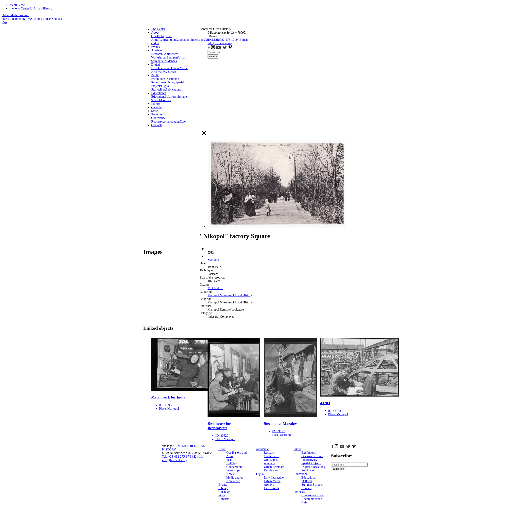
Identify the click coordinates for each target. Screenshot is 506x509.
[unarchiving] (18, 18)
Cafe (183, 121)
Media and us (234, 477)
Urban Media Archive (15, 15)
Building (170, 39)
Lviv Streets (168, 71)
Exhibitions (158, 78)
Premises (156, 114)
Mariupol (213, 259)
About (155, 32)
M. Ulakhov (215, 288)
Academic (157, 50)
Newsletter (233, 481)
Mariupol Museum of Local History (230, 295)
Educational (158, 93)
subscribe (338, 468)
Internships (233, 470)
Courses (166, 100)
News (5, 18)
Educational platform (164, 96)
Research (157, 54)
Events (155, 46)
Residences (170, 61)
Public (155, 75)
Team (161, 39)
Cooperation (183, 39)
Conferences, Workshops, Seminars (165, 55)
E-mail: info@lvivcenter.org (228, 41)
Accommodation (169, 121)
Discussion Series (312, 456)
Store (154, 110)
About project (42, 18)
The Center (158, 29)
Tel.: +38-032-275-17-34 (223, 39)
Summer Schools (312, 484)
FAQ (30, 18)
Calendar (156, 107)
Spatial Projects (311, 463)
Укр (4, 22)
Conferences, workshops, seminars (272, 459)
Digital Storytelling (160, 87)
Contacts (57, 18)
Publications (173, 89)
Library (155, 103)
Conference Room (158, 119)
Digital (155, 64)
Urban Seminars (274, 466)
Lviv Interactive (161, 68)
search (213, 56)
